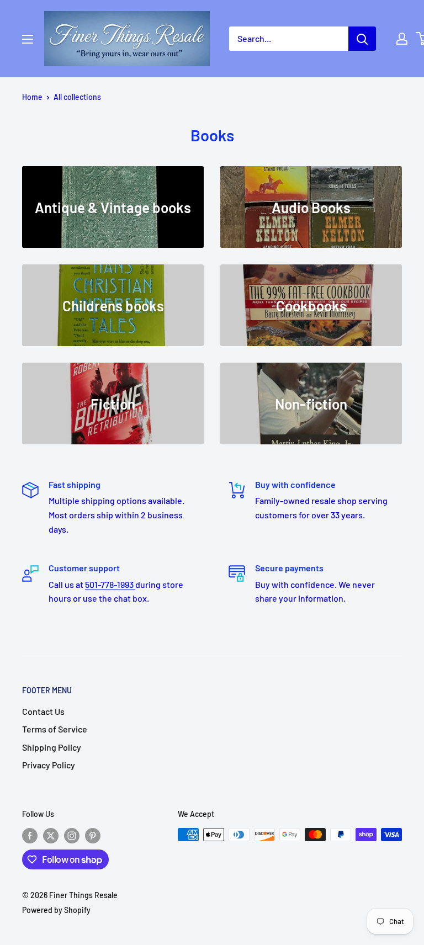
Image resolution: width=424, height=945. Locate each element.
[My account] (401, 39)
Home (32, 97)
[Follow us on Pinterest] (92, 835)
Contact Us (43, 711)
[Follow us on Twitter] (51, 835)
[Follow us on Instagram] (72, 835)
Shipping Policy (51, 747)
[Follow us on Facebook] (30, 835)
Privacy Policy (48, 765)
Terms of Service (54, 729)
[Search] (362, 38)
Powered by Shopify (56, 910)
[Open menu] (27, 39)
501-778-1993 (110, 584)
